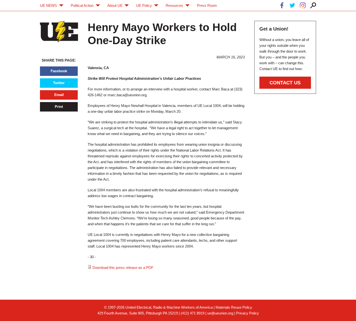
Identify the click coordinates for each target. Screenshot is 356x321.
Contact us (285, 82)
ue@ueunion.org (220, 313)
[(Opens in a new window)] (282, 6)
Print (59, 106)
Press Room (207, 5)
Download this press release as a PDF (123, 267)
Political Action (82, 5)
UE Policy (144, 5)
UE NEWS (48, 5)
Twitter (59, 83)
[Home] (59, 31)
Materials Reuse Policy (234, 307)
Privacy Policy (247, 313)
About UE (115, 5)
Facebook (59, 71)
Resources (174, 5)
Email (59, 95)
